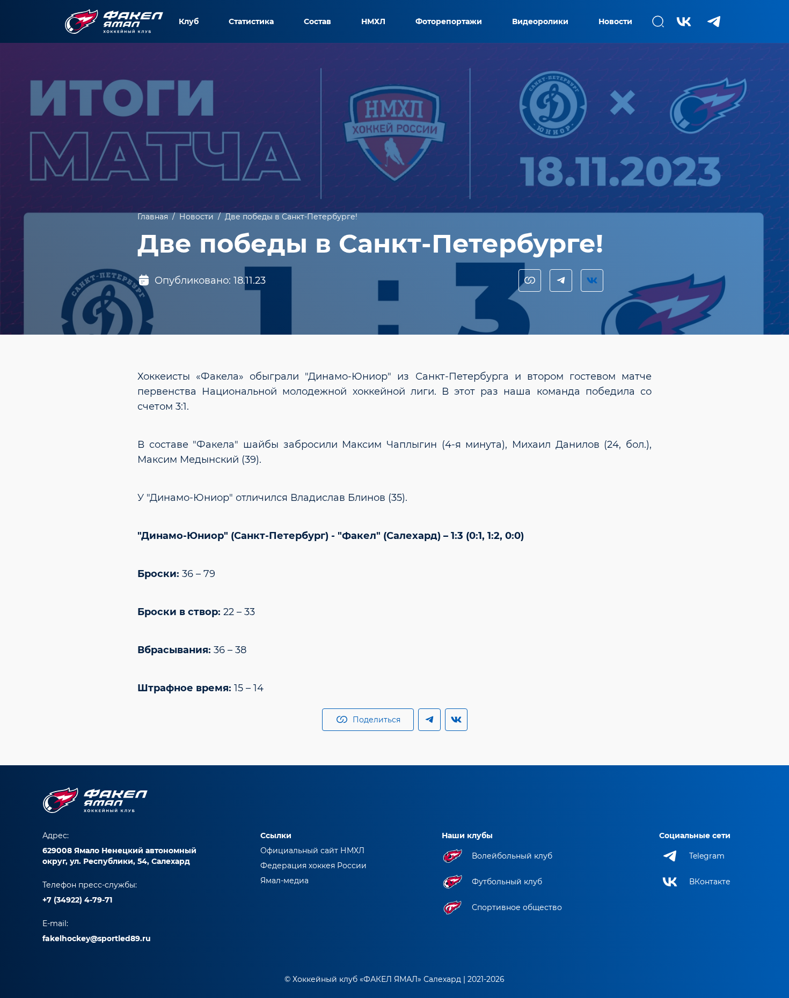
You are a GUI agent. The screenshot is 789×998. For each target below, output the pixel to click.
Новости (615, 21)
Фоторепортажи (448, 21)
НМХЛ (373, 21)
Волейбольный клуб (512, 856)
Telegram (707, 856)
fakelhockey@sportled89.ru (96, 938)
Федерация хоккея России (313, 865)
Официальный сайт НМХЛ (312, 850)
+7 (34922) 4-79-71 (77, 900)
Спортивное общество (517, 907)
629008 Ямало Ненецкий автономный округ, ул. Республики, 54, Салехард (119, 856)
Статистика (251, 21)
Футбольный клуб (507, 881)
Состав (317, 21)
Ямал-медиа (284, 880)
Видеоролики (540, 21)
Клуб (189, 21)
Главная (152, 216)
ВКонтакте (709, 881)
